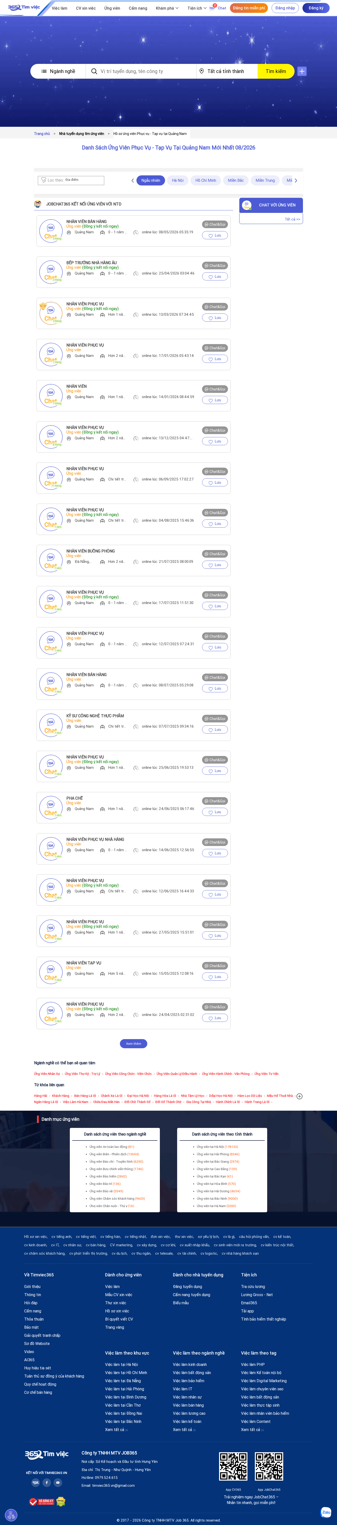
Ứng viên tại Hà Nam (216, 1206)
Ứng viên (112, 8)
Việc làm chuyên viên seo (262, 1388)
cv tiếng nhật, (136, 1236)
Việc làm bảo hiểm (188, 1380)
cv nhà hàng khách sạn (240, 1253)
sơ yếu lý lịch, (208, 1236)
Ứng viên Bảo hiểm (108, 1176)
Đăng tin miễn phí (249, 7)
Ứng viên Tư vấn (267, 1074)
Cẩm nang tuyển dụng (191, 1294)
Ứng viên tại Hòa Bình (216, 1184)
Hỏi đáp (30, 1302)
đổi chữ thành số (137, 1102)
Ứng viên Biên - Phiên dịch (114, 1154)
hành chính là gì (228, 1102)
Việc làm (59, 8)
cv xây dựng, (147, 1245)
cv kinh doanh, (35, 1245)
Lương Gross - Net (257, 1294)
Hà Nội (178, 180)
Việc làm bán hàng (188, 1405)
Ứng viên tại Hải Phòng (218, 1154)
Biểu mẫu (181, 1302)
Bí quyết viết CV (119, 1319)
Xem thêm (133, 1044)
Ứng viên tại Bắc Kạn (215, 1176)
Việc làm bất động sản (192, 1372)
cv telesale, (164, 1253)
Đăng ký (316, 7)
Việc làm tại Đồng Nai (123, 1413)
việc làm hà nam (75, 1102)
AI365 (29, 1359)
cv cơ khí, (168, 1245)
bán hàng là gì (85, 1096)
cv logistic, (209, 1253)
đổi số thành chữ (168, 1102)
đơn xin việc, (161, 1236)
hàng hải (40, 1096)
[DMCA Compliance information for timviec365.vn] (60, 1502)
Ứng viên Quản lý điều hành (177, 1074)
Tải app (247, 1310)
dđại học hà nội (221, 1096)
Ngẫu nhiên (150, 180)
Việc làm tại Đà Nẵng (123, 1380)
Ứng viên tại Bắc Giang (218, 1161)
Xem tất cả (115, 1429)
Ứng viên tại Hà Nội (217, 1147)
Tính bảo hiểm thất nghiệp (263, 1319)
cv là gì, (229, 1236)
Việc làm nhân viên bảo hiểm (265, 1413)
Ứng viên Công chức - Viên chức (128, 1074)
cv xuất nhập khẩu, (195, 1245)
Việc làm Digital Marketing (264, 1380)
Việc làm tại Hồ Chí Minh (126, 1372)
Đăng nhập (285, 7)
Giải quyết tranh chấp (42, 1335)
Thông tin (32, 1294)
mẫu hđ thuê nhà (280, 1096)
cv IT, (55, 1245)
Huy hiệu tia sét (37, 1367)
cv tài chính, (187, 1253)
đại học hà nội (138, 1096)
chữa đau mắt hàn (106, 1102)
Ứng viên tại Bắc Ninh (217, 1198)
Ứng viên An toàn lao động (112, 1147)
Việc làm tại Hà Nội (121, 1364)
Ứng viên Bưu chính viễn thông (116, 1169)
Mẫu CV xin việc (118, 1294)
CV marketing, (121, 1245)
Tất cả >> (292, 219)
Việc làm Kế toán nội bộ (261, 1372)
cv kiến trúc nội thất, (277, 1245)
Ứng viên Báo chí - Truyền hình (116, 1161)
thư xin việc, (184, 1236)
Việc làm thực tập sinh (260, 1405)
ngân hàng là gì (46, 1102)
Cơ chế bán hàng (38, 1392)
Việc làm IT (182, 1388)
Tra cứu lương (253, 1286)
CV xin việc (86, 8)
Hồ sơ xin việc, (36, 1236)
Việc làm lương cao (189, 1413)
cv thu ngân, (141, 1253)
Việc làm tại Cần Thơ (123, 1405)
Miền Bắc (236, 180)
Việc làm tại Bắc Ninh (123, 1421)
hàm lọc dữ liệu (250, 1096)
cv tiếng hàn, (110, 1236)
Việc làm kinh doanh (190, 1364)
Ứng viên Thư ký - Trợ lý (82, 1074)
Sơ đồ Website (37, 1343)
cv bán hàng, (96, 1245)
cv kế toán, (282, 1236)
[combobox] (78, 180)
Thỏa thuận (34, 1319)
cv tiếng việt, (86, 1236)
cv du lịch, (120, 1253)
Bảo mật (31, 1327)
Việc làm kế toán (187, 1421)
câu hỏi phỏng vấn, (254, 1236)
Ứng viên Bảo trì (105, 1184)
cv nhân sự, (72, 1245)
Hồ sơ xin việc (117, 1310)
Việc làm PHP (253, 1364)
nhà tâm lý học (192, 1096)
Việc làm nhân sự (187, 1397)
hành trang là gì (257, 1102)
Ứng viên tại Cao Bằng (217, 1169)
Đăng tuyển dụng (187, 1286)
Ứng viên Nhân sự (47, 1074)
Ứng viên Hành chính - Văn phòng (226, 1074)
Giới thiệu (32, 1286)
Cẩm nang (138, 8)
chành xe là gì (111, 1096)
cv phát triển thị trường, (88, 1253)
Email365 (249, 1302)
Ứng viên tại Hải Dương (218, 1191)
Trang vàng (114, 1327)
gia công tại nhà (198, 1102)
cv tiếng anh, (62, 1236)
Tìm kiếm (276, 71)
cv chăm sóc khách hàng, (44, 1253)
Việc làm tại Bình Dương (125, 1397)
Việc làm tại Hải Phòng (124, 1388)
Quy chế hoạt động (40, 1384)
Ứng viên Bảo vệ (106, 1191)
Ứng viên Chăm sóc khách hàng (117, 1198)
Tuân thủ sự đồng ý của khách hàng (54, 1376)
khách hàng (60, 1096)
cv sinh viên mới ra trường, (235, 1245)
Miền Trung (265, 180)
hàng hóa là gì (165, 1096)
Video (29, 1351)
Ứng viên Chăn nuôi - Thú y (112, 1206)
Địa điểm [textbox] (72, 180)
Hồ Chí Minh (205, 180)
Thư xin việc (115, 1302)
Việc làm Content (256, 1421)
